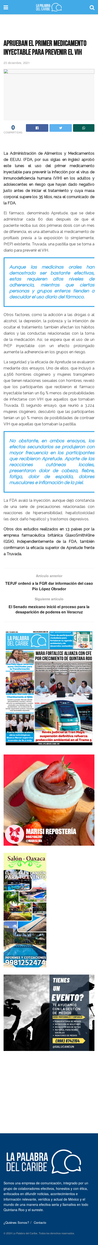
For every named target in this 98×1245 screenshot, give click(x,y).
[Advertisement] (49, 25)
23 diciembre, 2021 (17, 62)
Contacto (40, 1222)
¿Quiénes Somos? (16, 1222)
